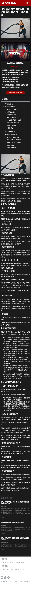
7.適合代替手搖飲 (11, 125)
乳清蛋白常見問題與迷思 (11, 134)
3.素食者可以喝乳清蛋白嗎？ (14, 142)
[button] (28, 99)
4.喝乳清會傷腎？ (11, 145)
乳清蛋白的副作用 (10, 132)
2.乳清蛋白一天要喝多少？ (14, 140)
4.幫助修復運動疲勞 (12, 117)
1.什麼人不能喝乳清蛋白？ (14, 137)
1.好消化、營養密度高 (13, 109)
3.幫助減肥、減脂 (11, 114)
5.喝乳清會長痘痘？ (12, 148)
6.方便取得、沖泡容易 (13, 122)
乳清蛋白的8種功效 (10, 106)
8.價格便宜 (10, 128)
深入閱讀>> (3, 517)
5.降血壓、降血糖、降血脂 (14, 120)
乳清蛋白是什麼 (9, 104)
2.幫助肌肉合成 (11, 112)
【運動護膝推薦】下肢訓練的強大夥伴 (12, 522)
